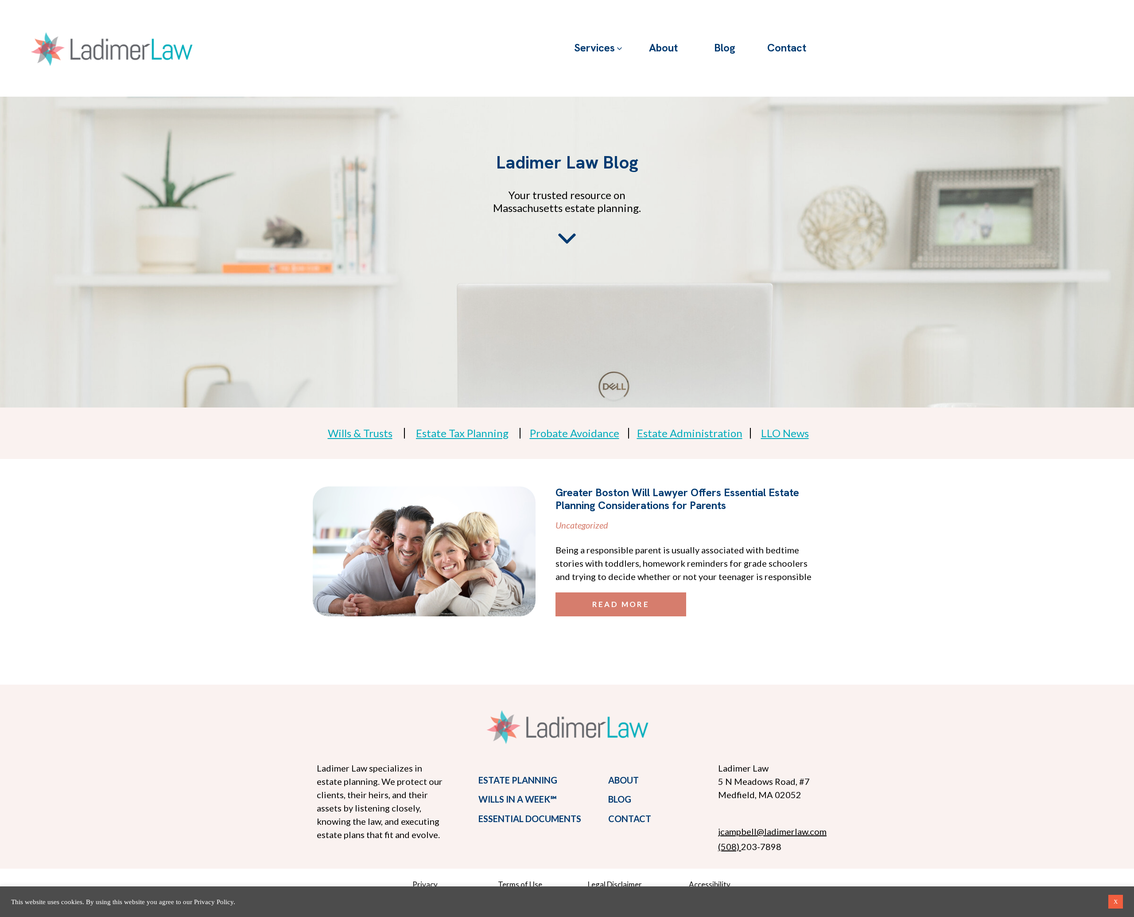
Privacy (425, 884)
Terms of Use (520, 884)
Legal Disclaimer (615, 884)
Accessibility (709, 884)
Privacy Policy (213, 901)
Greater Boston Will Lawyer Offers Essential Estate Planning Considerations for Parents (677, 499)
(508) (729, 846)
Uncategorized (581, 525)
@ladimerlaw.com (792, 831)
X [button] (1116, 901)
